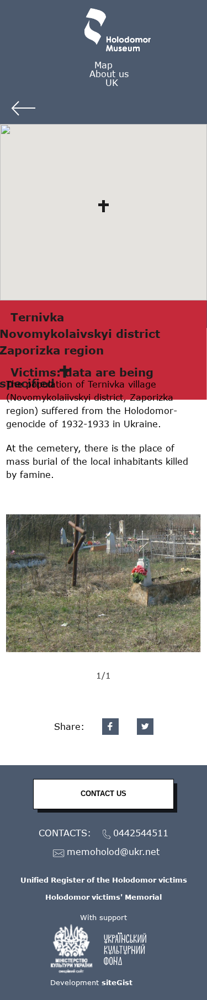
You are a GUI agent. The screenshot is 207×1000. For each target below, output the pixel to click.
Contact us (103, 793)
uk (111, 82)
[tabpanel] (103, 583)
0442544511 (140, 833)
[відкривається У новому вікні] (103, 949)
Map (103, 65)
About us (109, 73)
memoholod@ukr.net (113, 852)
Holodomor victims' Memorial (103, 897)
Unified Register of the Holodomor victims (103, 879)
